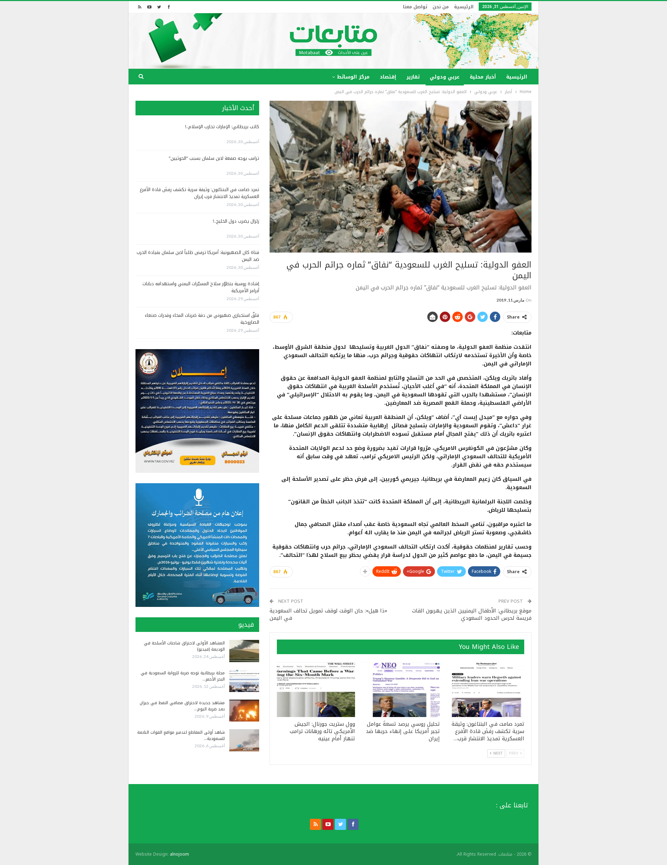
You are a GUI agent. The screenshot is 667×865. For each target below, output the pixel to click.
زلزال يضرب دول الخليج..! (236, 221)
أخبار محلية (483, 77)
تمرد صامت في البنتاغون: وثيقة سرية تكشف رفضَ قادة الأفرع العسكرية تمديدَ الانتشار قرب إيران (199, 193)
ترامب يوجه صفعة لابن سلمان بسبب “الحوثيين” (214, 158)
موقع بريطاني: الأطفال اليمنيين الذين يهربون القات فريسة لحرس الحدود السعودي (472, 614)
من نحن (441, 6)
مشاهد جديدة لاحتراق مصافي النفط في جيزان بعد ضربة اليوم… (182, 706)
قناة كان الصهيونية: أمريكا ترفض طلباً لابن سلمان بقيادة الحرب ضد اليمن (198, 256)
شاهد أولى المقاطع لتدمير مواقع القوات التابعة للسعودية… (181, 735)
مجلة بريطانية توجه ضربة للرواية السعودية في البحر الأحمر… (183, 676)
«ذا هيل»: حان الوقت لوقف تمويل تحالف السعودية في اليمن (328, 614)
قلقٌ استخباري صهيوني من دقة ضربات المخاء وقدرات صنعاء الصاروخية (202, 319)
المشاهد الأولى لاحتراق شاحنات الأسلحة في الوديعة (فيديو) (184, 646)
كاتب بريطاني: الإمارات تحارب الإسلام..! (222, 126)
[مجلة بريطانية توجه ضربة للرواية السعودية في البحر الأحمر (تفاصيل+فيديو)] (244, 681)
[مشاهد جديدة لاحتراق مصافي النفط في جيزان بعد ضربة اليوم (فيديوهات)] (244, 711)
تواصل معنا (415, 6)
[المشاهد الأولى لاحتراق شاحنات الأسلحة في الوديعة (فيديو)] (244, 651)
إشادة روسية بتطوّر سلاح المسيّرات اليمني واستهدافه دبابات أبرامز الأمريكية (200, 287)
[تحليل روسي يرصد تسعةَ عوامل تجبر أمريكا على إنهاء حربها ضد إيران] (400, 689)
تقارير (413, 77)
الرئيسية (464, 6)
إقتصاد (388, 77)
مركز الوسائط (353, 77)
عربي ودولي (445, 77)
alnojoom (179, 854)
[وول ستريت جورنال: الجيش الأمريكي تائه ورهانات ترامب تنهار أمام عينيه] (316, 689)
